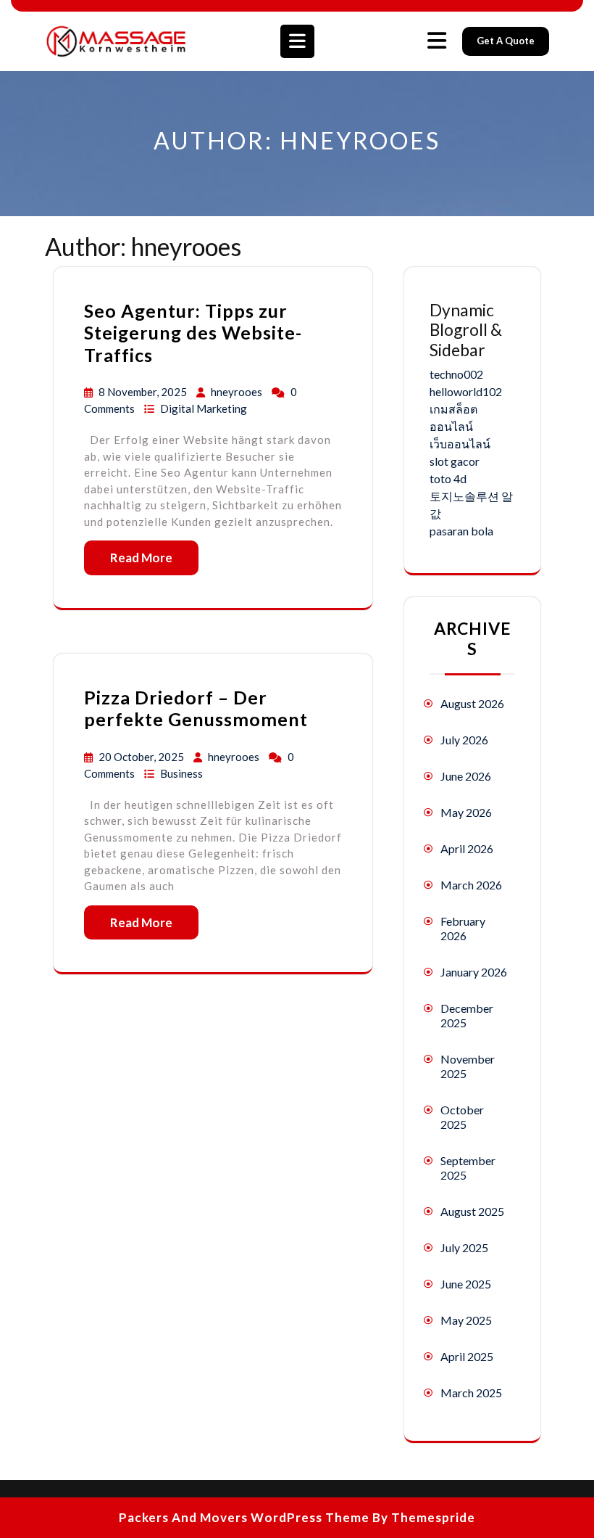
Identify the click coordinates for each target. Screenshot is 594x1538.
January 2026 (473, 972)
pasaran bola (461, 531)
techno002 (456, 374)
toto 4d (448, 478)
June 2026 (465, 776)
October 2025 (462, 1117)
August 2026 (472, 703)
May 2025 (466, 1320)
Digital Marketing (203, 408)
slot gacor (455, 461)
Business (181, 773)
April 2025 (466, 1356)
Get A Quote (506, 40)
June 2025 (465, 1284)
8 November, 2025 (144, 391)
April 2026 (466, 848)
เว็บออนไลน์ (460, 444)
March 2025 (471, 1392)
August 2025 (472, 1211)
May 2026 (466, 812)
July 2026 (464, 740)
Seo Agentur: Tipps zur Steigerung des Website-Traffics (193, 333)
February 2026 (462, 928)
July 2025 (464, 1247)
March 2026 (471, 885)
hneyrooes (237, 391)
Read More (141, 557)
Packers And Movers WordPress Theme (244, 1517)
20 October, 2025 (142, 756)
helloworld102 (466, 391)
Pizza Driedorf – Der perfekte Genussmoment (196, 708)
